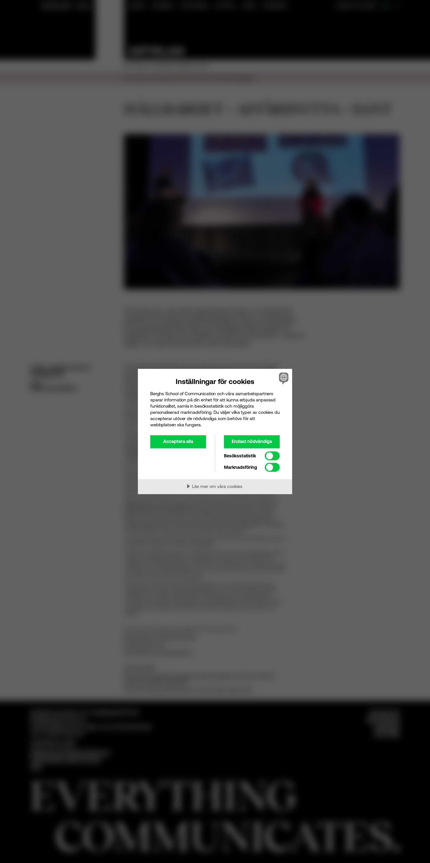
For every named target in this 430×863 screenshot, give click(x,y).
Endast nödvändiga (252, 441)
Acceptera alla (178, 441)
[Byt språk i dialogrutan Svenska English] (282, 378)
